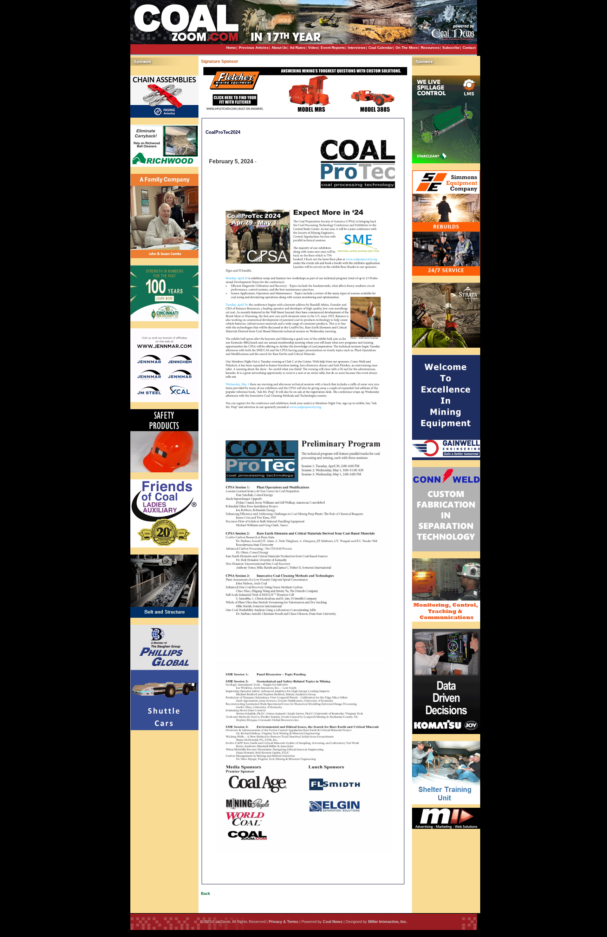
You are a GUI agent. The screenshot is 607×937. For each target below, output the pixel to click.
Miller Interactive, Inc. (387, 921)
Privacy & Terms (283, 921)
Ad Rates (297, 48)
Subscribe (451, 48)
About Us (279, 48)
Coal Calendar (380, 48)
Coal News (332, 921)
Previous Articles (254, 48)
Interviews (357, 48)
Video (313, 48)
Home (231, 48)
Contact (469, 48)
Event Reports (333, 48)
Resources (430, 48)
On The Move (407, 48)
